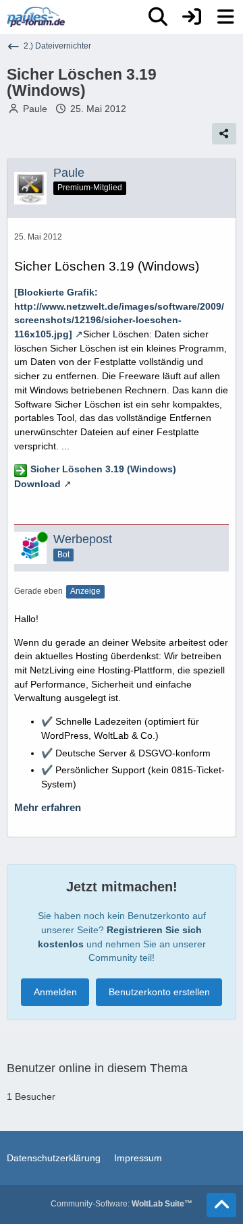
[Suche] (157, 16)
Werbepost (82, 539)
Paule (35, 108)
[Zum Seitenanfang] (221, 1205)
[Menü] (225, 16)
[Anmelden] (191, 17)
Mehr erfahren (47, 807)
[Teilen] (224, 133)
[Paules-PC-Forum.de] (36, 16)
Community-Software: (121, 1203)
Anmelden (55, 991)
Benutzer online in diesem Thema (97, 1068)
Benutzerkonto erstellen (159, 991)
